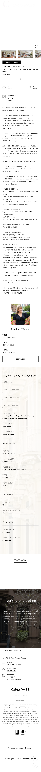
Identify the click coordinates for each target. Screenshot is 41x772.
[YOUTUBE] (23, 742)
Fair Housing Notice (20, 695)
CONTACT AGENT (20, 359)
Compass (22, 706)
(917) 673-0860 (8, 345)
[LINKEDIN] (18, 742)
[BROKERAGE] (29, 742)
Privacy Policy (29, 759)
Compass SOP (20, 700)
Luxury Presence (26, 748)
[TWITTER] (34, 742)
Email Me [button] (20, 635)
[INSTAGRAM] (12, 742)
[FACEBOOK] (7, 742)
